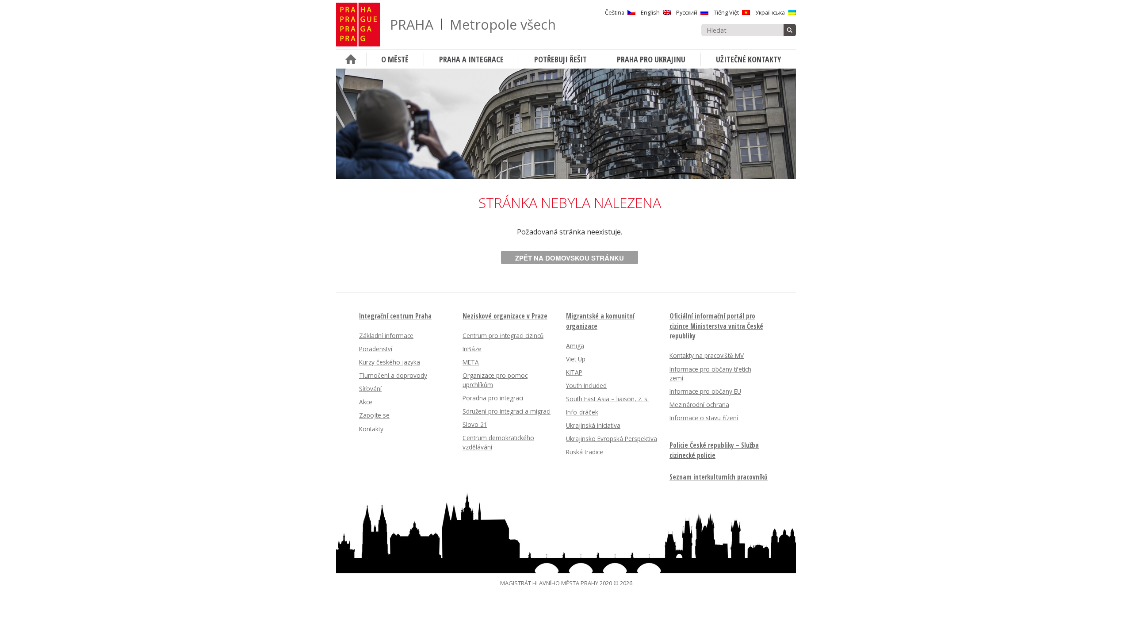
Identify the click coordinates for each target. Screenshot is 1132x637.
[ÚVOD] (351, 59)
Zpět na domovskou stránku (569, 258)
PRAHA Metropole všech (473, 24)
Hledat (790, 30)
